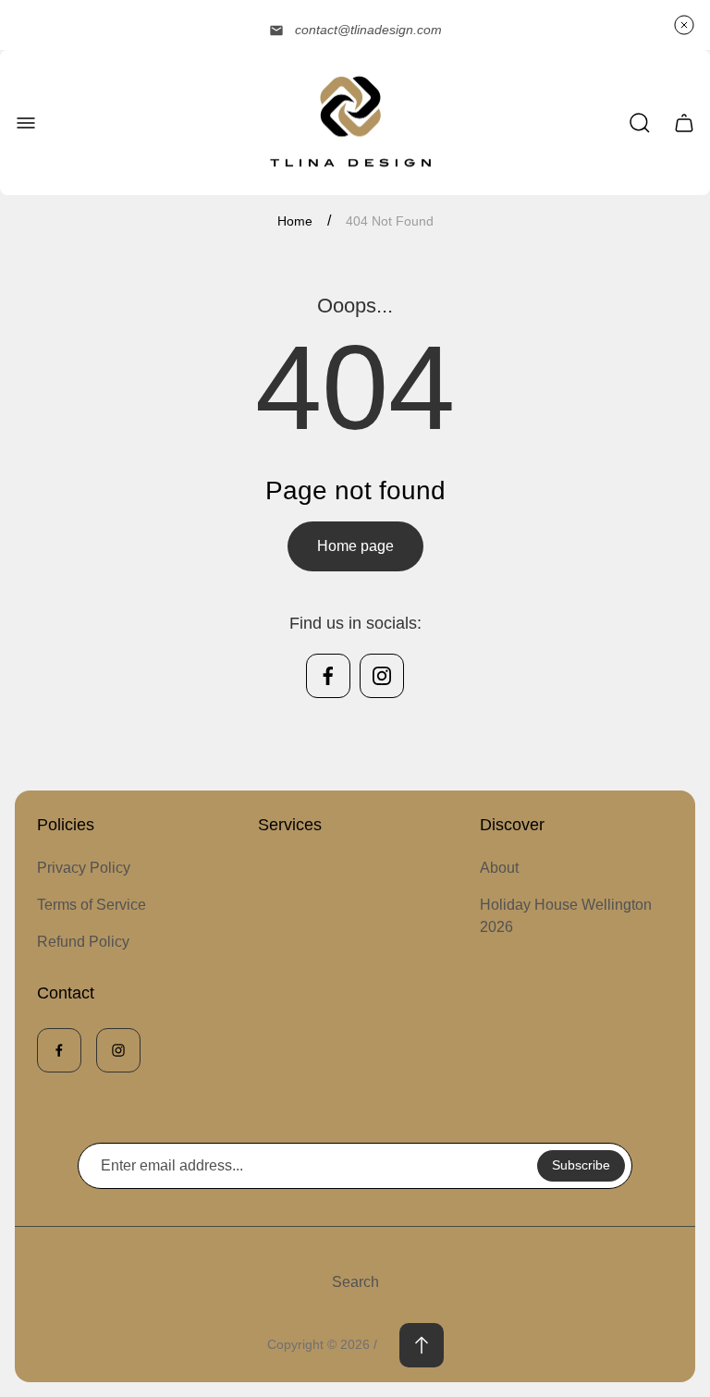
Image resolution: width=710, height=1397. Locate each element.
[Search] (639, 123)
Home (294, 221)
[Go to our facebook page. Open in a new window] (328, 676)
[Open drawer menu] (26, 123)
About (499, 868)
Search (355, 1282)
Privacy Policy (83, 868)
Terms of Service (91, 905)
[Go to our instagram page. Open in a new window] (382, 676)
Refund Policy (83, 942)
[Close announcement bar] (684, 25)
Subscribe (581, 1165)
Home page (355, 546)
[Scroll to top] (421, 1345)
